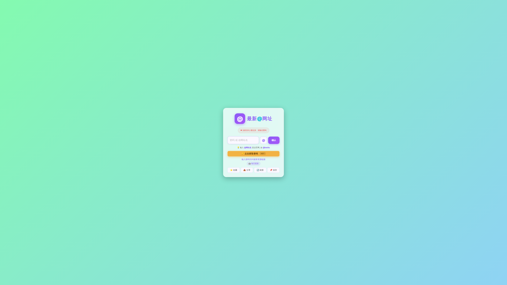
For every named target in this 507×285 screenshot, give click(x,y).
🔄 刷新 (260, 170)
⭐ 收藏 (233, 170)
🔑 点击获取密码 (252, 153)
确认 (274, 140)
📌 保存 (273, 170)
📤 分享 (246, 170)
